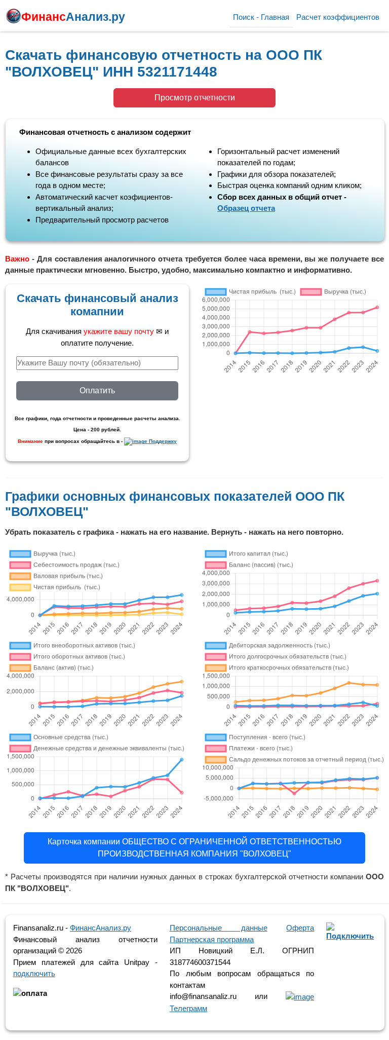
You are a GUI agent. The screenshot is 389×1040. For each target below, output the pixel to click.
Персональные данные (218, 927)
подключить (34, 973)
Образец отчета (246, 208)
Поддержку (162, 441)
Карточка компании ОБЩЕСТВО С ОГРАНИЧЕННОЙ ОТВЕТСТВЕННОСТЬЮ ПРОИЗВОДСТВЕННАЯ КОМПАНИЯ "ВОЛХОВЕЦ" (194, 847)
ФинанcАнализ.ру (100, 927)
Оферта (300, 927)
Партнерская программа (212, 939)
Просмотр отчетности (194, 97)
